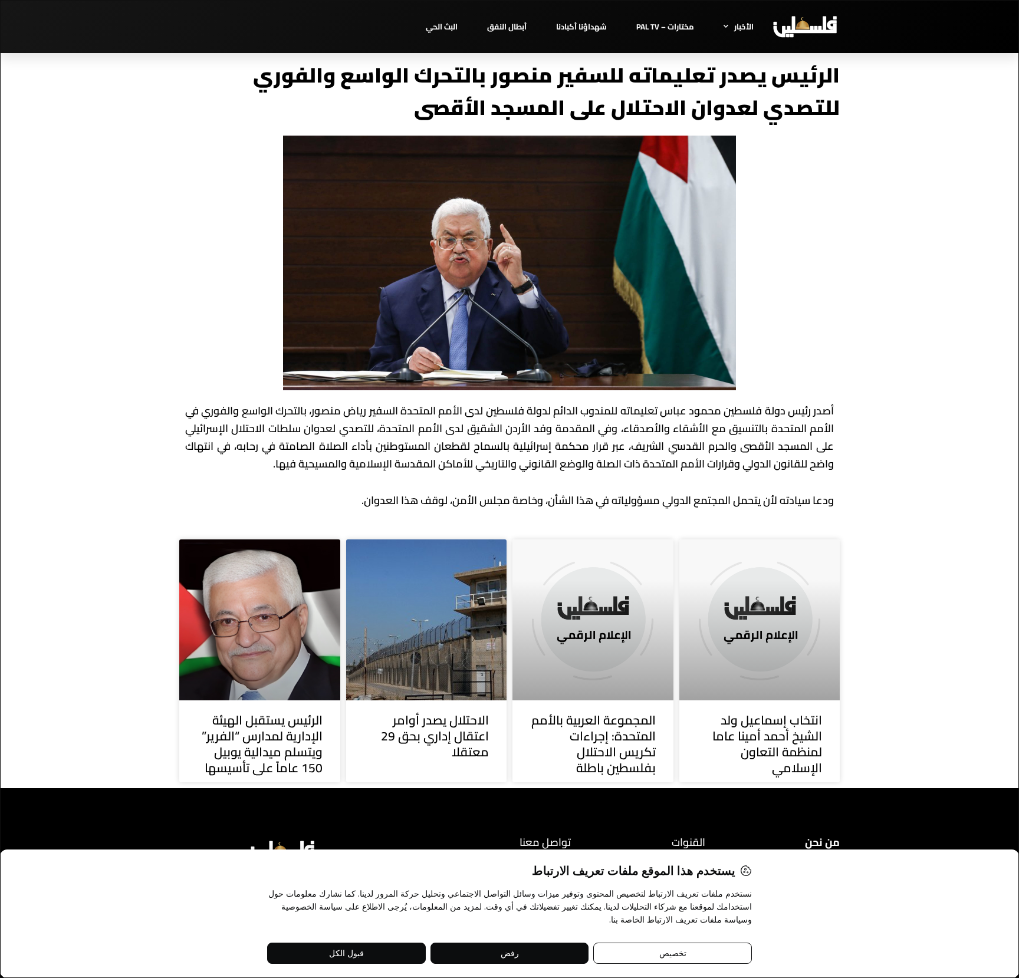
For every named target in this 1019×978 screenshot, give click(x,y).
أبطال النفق (507, 26)
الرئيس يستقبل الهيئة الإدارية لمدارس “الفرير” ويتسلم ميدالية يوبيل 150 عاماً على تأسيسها (262, 744)
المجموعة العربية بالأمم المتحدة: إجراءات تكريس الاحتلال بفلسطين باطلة (593, 744)
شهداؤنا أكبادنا (581, 26)
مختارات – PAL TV (665, 26)
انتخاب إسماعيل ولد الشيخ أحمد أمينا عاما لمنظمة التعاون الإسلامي (767, 744)
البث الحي (442, 26)
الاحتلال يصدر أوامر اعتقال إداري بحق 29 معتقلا (435, 736)
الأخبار (744, 26)
